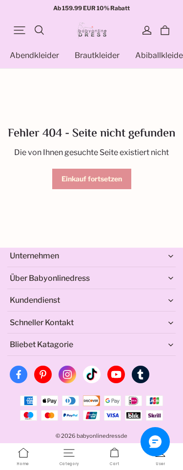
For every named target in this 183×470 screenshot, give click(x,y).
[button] (19, 30)
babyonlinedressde (102, 435)
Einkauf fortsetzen (91, 179)
